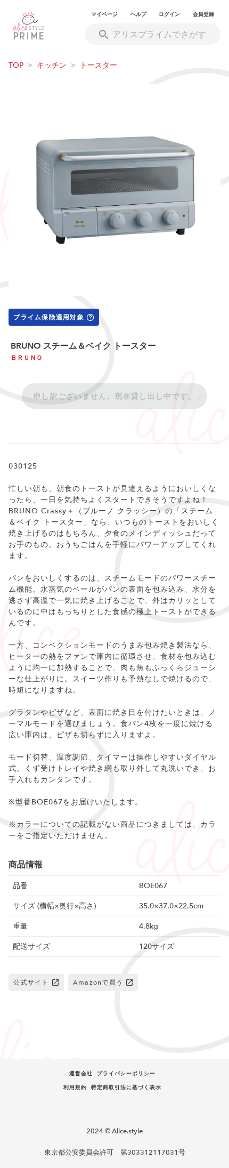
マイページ (104, 14)
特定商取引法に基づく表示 (126, 1087)
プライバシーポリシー (126, 1073)
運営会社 (81, 1073)
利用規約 (75, 1087)
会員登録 (203, 14)
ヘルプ (138, 14)
